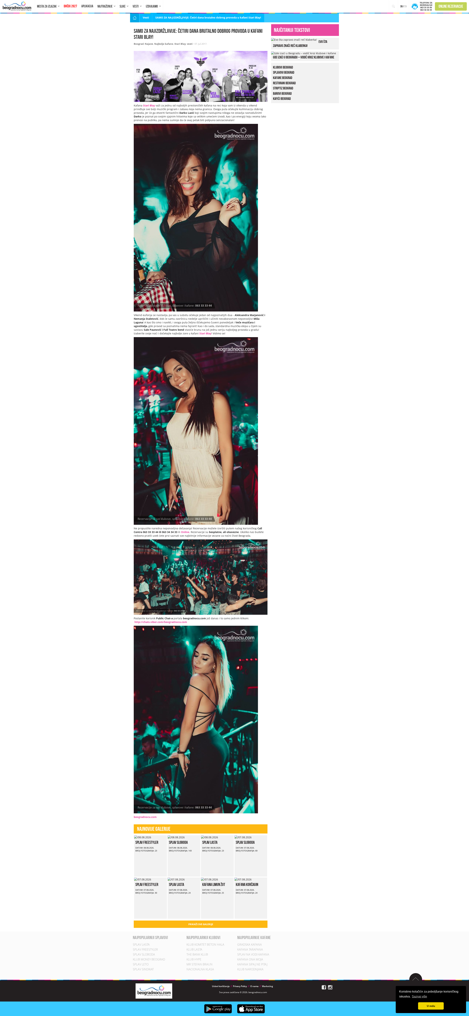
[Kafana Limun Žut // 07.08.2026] (209, 879)
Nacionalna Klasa (200, 969)
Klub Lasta (194, 950)
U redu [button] (431, 1005)
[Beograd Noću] (154, 991)
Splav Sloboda (178, 842)
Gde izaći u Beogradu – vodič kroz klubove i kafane (303, 57)
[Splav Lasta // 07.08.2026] (176, 879)
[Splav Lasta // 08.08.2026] (209, 837)
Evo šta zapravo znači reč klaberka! (300, 44)
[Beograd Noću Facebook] (324, 987)
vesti (190, 43)
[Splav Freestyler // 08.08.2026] (142, 837)
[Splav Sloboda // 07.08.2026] (243, 837)
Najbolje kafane (163, 43)
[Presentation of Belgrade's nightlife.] (17, 6)
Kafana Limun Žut (213, 884)
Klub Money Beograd (149, 960)
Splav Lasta (209, 842)
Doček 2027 (70, 6)
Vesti (136, 6)
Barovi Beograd (282, 93)
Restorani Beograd (284, 83)
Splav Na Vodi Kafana (253, 955)
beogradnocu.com (145, 817)
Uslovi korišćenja (221, 986)
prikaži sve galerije (200, 924)
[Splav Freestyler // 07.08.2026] (142, 879)
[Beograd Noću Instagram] (330, 987)
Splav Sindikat (143, 969)
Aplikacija (87, 6)
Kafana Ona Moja (250, 960)
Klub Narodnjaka (250, 969)
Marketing (267, 986)
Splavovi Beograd (283, 72)
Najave (149, 43)
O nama (254, 986)
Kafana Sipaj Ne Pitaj (252, 964)
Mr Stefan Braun (200, 964)
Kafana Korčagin (247, 884)
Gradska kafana (249, 945)
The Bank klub (197, 955)
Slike (122, 6)
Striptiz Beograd (283, 88)
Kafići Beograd (282, 99)
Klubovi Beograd (283, 67)
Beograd (139, 43)
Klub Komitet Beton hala (205, 945)
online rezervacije (451, 6)
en (405, 6)
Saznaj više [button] (419, 996)
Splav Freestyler (146, 842)
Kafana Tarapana (250, 950)
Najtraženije (104, 6)
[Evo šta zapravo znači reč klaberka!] (294, 39)
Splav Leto (141, 964)
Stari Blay (180, 43)
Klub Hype (194, 960)
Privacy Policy (240, 986)
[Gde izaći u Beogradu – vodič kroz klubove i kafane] (303, 53)
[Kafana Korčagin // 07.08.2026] (243, 879)
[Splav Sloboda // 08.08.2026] (176, 837)
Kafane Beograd (282, 78)
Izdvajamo (152, 6)
